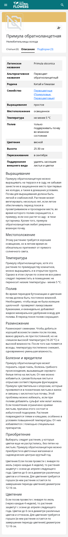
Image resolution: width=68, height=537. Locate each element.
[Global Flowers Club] (22, 5)
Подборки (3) (45, 49)
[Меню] (5, 5)
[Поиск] (62, 5)
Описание (28, 49)
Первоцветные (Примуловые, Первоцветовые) (44, 94)
